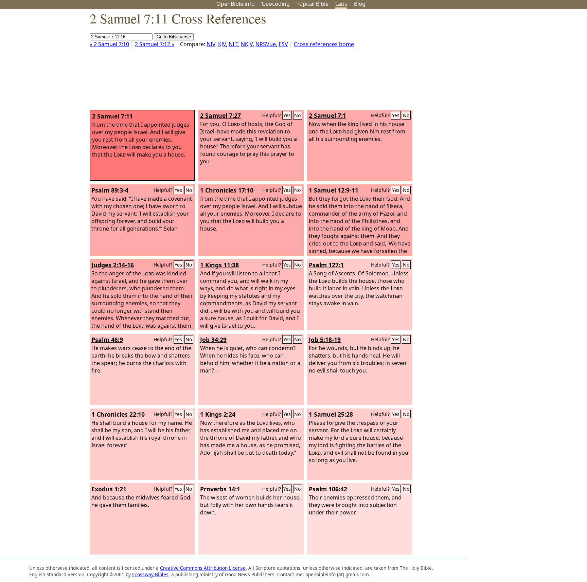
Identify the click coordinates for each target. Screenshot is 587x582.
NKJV (247, 44)
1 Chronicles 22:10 (118, 414)
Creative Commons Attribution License (203, 568)
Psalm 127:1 (326, 265)
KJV (222, 44)
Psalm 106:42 (328, 489)
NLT (233, 44)
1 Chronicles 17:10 (226, 190)
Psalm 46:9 (107, 339)
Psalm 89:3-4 (109, 190)
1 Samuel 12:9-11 (333, 190)
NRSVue (265, 44)
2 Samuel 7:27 (220, 115)
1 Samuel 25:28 (331, 414)
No (297, 115)
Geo (276, 3)
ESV (283, 44)
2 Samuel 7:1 (327, 115)
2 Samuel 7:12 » (154, 44)
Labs (341, 3)
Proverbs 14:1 (220, 489)
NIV (211, 44)
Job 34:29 (213, 339)
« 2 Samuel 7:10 (109, 44)
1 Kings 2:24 (217, 414)
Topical (312, 3)
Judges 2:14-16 (112, 265)
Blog (360, 3)
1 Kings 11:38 (219, 265)
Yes (287, 115)
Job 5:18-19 (325, 339)
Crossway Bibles (150, 574)
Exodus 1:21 (108, 489)
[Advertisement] (518, 62)
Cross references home (324, 44)
